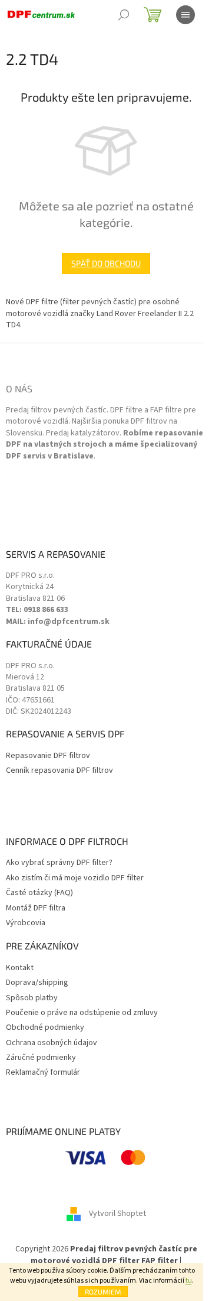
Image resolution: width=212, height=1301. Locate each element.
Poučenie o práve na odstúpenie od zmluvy (82, 1013)
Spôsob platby (32, 998)
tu (189, 1281)
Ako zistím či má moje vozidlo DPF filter (75, 878)
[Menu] (185, 15)
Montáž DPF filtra (35, 908)
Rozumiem (103, 1291)
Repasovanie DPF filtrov (48, 756)
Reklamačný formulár (43, 1072)
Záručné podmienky (41, 1057)
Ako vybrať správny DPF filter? (59, 863)
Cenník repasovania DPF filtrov (59, 770)
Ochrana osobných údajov (51, 1043)
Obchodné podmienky (45, 1027)
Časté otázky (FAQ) (39, 893)
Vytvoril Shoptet (117, 1214)
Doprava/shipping (37, 982)
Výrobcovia (25, 923)
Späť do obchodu (106, 263)
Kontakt (20, 968)
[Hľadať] (123, 15)
